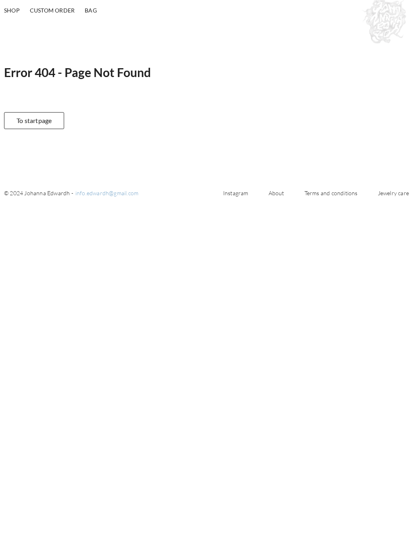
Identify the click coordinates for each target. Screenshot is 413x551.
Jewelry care (393, 193)
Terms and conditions (331, 193)
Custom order (52, 10)
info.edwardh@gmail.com (106, 193)
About (276, 193)
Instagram (235, 193)
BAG (91, 10)
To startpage (34, 120)
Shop (12, 10)
